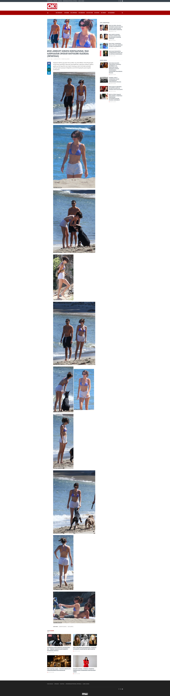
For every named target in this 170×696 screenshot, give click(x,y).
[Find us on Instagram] (120, 1)
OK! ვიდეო (103, 12)
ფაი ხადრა (70, 626)
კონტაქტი (56, 683)
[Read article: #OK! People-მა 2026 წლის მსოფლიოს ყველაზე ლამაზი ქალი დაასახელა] (104, 89)
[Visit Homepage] (52, 6)
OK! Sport (96, 12)
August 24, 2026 (51, 652)
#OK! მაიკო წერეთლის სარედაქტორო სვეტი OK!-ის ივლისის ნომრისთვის (116, 53)
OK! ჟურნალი (59, 12)
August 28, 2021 (113, 40)
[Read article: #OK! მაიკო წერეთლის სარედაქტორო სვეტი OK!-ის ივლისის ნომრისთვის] (104, 53)
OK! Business (111, 12)
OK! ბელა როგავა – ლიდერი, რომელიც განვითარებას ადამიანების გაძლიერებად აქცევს (84, 670)
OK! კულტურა (73, 12)
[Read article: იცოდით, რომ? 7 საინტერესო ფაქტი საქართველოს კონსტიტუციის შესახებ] (104, 80)
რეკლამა (62, 683)
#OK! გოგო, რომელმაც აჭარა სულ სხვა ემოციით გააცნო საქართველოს (115, 45)
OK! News (66, 12)
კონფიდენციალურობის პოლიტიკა (73, 683)
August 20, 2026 (77, 673)
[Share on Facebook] (49, 63)
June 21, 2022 (50, 59)
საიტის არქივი (86, 683)
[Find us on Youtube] (122, 1)
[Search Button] (122, 13)
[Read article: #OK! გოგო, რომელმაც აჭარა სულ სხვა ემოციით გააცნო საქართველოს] (104, 46)
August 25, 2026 (51, 672)
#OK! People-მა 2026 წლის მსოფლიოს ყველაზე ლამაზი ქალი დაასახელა (116, 88)
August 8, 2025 (112, 55)
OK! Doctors (89, 12)
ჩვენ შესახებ (50, 683)
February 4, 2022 (113, 31)
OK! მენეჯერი (81, 12)
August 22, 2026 (113, 101)
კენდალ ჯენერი (62, 626)
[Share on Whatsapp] (49, 69)
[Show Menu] (47, 12)
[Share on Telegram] (49, 73)
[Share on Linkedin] (49, 66)
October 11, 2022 (113, 48)
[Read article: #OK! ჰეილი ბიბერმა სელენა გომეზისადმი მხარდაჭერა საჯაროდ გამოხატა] (104, 37)
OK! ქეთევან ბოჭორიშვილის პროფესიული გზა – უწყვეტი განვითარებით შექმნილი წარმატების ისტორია (58, 649)
